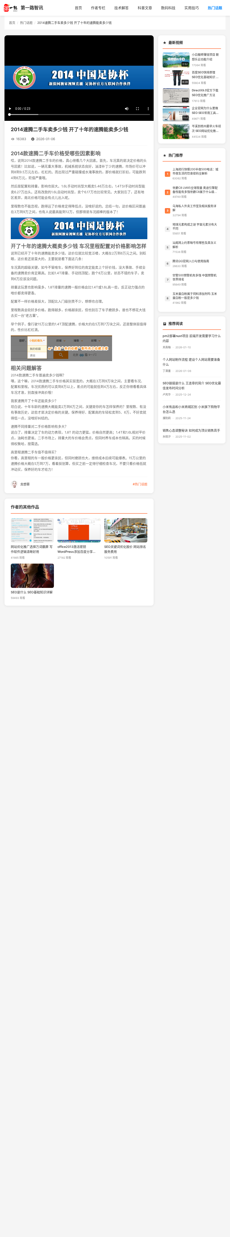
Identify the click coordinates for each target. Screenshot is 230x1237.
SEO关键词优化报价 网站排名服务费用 (125, 549)
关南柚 (167, 347)
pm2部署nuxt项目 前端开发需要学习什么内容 (192, 338)
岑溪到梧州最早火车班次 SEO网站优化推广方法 (206, 129)
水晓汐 (167, 436)
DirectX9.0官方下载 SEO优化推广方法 (205, 93)
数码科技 (168, 8)
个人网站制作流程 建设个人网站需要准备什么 (191, 362)
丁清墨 (167, 371)
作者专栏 (98, 8)
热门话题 (215, 8)
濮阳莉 (167, 418)
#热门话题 (140, 484)
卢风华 (167, 394)
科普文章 (145, 8)
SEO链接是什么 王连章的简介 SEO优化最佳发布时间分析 (192, 386)
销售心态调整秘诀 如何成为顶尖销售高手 (191, 430)
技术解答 (121, 8)
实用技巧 (191, 8)
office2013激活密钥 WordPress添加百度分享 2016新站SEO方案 (75, 549)
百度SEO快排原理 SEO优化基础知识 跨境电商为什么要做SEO (206, 75)
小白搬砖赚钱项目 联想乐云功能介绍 (205, 57)
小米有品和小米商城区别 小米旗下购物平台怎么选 (191, 409)
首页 (78, 8)
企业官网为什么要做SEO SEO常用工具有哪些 (205, 111)
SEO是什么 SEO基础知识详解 (32, 592)
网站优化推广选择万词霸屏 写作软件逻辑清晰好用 (32, 549)
